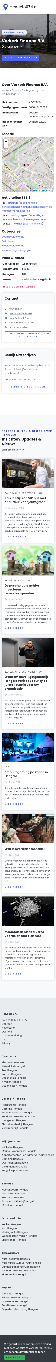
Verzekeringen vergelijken (17, 250)
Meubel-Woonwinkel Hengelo (19, 1151)
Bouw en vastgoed (19, 580)
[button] (28, 164)
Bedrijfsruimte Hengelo (15, 1305)
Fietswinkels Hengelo (14, 1066)
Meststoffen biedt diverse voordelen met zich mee (24, 934)
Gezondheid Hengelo (14, 1078)
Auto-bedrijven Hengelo (16, 1259)
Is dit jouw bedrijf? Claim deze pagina (28, 335)
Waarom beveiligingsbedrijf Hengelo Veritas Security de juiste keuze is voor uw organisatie (26, 683)
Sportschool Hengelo (14, 1240)
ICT (7, 767)
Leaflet (34, 190)
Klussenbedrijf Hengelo (15, 1189)
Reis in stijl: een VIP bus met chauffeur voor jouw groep (25, 500)
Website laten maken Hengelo (19, 1236)
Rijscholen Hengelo (13, 1062)
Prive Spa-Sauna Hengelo (17, 1297)
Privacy (6, 1043)
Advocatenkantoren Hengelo (19, 1270)
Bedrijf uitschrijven (28, 387)
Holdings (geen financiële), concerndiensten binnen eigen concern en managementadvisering (27, 207)
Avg (4, 1039)
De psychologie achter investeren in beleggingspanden (22, 589)
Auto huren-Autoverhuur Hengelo (21, 1263)
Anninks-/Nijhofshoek (21, 313)
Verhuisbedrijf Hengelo (15, 1128)
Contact (7, 1024)
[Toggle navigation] (51, 7)
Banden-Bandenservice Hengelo (21, 1267)
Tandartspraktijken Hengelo (18, 1116)
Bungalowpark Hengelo (15, 1170)
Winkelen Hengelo (12, 1147)
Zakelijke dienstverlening (23, 493)
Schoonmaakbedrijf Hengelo (18, 1201)
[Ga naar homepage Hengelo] (20, 7)
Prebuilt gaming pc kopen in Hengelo (26, 774)
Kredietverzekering (13, 245)
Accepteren (15, 1357)
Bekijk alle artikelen (11, 449)
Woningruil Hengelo (13, 1293)
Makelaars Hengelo (13, 1205)
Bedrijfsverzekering (14, 32)
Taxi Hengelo (9, 1070)
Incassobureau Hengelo (15, 1301)
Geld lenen (8, 241)
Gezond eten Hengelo (14, 1086)
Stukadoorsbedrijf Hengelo (17, 1124)
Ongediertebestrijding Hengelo (20, 1309)
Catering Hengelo (12, 1109)
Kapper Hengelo (11, 1074)
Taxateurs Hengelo (13, 1197)
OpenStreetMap (47, 190)
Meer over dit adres (19, 287)
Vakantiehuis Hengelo (14, 1166)
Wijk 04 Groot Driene (20, 318)
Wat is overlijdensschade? (25, 849)
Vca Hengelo (9, 1228)
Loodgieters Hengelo (14, 1120)
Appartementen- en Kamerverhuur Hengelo (28, 1155)
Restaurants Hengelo (14, 1105)
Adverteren (8, 1027)
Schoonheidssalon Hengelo (17, 1112)
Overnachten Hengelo (15, 1162)
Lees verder (14, 536)
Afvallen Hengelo (12, 1082)
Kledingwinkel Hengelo (15, 1232)
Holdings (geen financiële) (28, 223)
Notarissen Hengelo (13, 1193)
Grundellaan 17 (13, 46)
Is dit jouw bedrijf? (20, 57)
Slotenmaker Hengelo (14, 1274)
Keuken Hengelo (11, 1224)
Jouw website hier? (19, 327)
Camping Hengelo (12, 1159)
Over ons (7, 1031)
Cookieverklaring (12, 1035)
